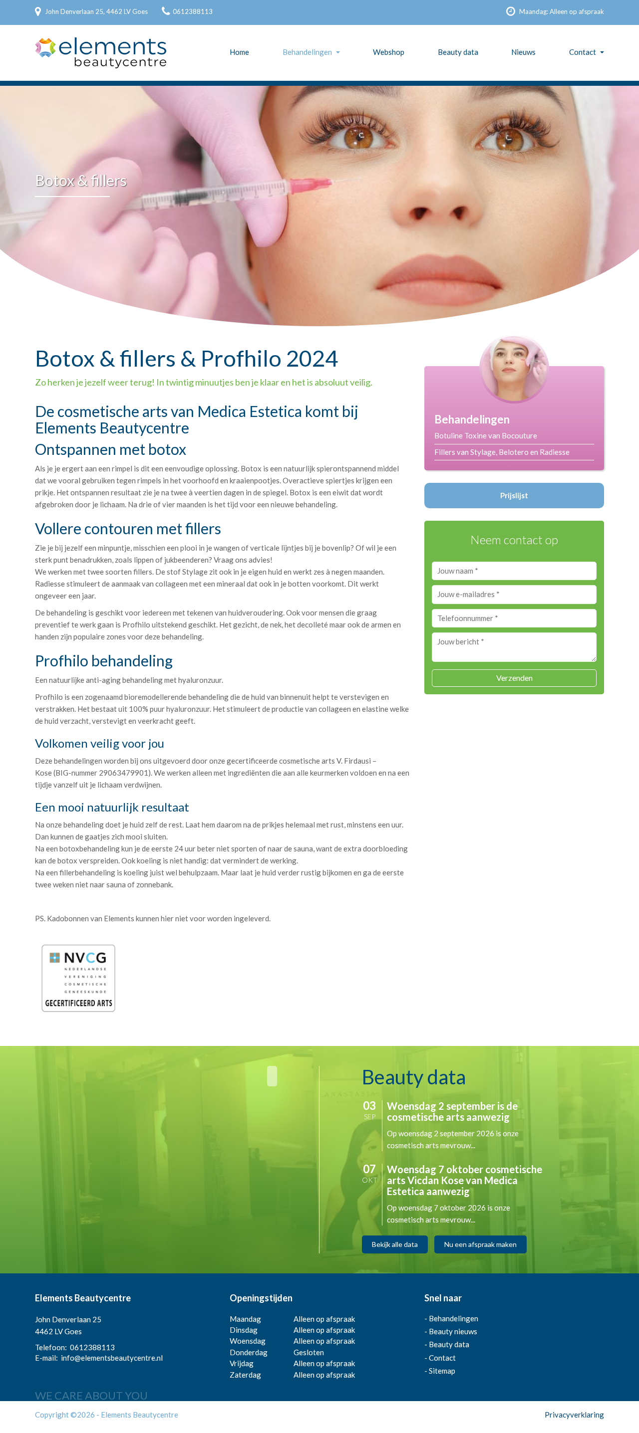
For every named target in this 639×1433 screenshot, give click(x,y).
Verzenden (514, 677)
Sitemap (442, 1370)
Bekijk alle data (395, 1244)
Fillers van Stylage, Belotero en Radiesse (502, 451)
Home (239, 51)
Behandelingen (307, 51)
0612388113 (193, 11)
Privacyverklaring (574, 1414)
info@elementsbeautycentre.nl (112, 1357)
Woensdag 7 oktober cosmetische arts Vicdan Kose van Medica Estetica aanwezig (464, 1180)
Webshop (388, 51)
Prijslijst (514, 495)
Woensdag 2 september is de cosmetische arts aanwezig (452, 1111)
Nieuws (523, 51)
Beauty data (458, 51)
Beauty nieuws (453, 1331)
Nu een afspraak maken (480, 1244)
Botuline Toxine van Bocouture (485, 435)
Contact (582, 51)
